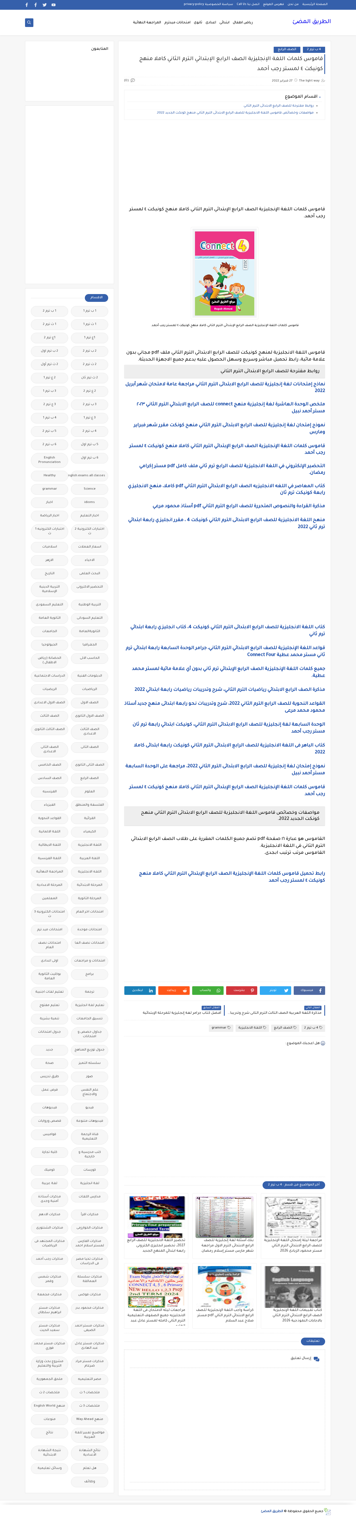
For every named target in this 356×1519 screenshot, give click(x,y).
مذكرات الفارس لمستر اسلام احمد (89, 1244)
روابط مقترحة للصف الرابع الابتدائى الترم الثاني (278, 106)
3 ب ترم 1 (49, 391)
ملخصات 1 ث (90, 1393)
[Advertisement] (224, 163)
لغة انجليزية (89, 1183)
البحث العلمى (89, 574)
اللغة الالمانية (49, 832)
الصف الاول (89, 703)
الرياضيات (89, 689)
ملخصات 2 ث (49, 1393)
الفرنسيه (50, 792)
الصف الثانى (90, 747)
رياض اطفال (243, 23)
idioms (89, 502)
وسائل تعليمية (50, 1468)
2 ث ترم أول (49, 364)
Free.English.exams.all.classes (88, 476)
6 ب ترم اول (89, 458)
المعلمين (49, 899)
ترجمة (89, 992)
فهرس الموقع (273, 4)
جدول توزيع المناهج (90, 1050)
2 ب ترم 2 (90, 351)
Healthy (50, 476)
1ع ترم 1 (89, 338)
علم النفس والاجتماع (89, 1092)
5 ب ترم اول (89, 445)
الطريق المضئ (311, 22)
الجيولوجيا (49, 645)
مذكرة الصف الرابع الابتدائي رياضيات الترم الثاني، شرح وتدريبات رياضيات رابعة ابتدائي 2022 (230, 689)
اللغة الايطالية (49, 845)
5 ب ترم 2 (49, 431)
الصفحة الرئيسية (315, 4)
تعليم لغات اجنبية (49, 992)
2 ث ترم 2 (90, 364)
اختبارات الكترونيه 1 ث (49, 531)
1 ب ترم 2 (49, 311)
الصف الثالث (49, 716)
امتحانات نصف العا (89, 943)
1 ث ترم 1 (89, 324)
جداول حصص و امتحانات (90, 1034)
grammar (219, 1028)
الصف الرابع (287, 49)
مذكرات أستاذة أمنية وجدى (49, 1199)
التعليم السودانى (90, 618)
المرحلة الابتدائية (89, 885)
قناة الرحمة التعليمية (89, 1137)
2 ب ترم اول (49, 351)
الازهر (49, 560)
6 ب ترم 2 (49, 445)
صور (89, 1077)
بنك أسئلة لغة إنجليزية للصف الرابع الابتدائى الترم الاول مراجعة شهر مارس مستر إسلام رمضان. (227, 1246)
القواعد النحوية (49, 818)
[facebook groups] (27, 5)
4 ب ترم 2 (314, 49)
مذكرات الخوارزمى (89, 1228)
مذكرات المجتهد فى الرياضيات (49, 1244)
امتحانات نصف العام (49, 945)
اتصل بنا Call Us (248, 4)
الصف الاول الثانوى (89, 716)
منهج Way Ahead (89, 1419)
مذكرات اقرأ (89, 1215)
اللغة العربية (90, 858)
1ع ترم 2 (49, 338)
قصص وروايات (49, 1121)
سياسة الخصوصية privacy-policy (208, 4)
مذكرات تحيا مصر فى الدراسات (89, 1261)
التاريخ (50, 574)
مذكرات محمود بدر (90, 1308)
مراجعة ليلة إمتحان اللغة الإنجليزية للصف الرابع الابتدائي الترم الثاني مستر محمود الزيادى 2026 (293, 1246)
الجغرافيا (90, 645)
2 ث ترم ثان (89, 378)
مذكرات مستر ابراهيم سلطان (49, 1310)
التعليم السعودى (49, 605)
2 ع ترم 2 (89, 391)
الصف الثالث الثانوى (49, 729)
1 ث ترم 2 (49, 324)
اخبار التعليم (89, 516)
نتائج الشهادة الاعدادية (89, 1453)
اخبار (49, 502)
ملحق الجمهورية (49, 1379)
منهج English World (49, 1406)
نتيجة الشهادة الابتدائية (49, 1453)
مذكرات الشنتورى (49, 1228)
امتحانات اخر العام (89, 912)
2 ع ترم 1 (49, 378)
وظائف (89, 1482)
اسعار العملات (89, 547)
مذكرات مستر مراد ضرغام (89, 1364)
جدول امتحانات (49, 1032)
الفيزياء (49, 805)
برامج (89, 974)
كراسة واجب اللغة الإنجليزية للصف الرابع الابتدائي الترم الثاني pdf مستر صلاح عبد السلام (225, 1315)
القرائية (89, 818)
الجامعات (49, 631)
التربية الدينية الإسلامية (49, 589)
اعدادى (211, 23)
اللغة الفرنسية (49, 858)
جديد (49, 1050)
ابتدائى (224, 23)
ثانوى (198, 23)
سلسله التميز (90, 1063)
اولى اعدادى (49, 961)
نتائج (49, 1433)
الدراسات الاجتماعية (49, 676)
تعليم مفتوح (49, 1005)
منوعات (50, 1419)
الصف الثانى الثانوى (89, 765)
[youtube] (53, 5)
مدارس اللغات (90, 1197)
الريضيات (50, 689)
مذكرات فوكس (89, 1295)
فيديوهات (49, 1108)
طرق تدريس (49, 1077)
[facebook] (35, 5)
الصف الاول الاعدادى (49, 703)
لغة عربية (49, 1183)
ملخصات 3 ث (89, 1406)
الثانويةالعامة (89, 631)
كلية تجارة (49, 1152)
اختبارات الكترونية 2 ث (89, 531)
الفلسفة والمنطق (89, 805)
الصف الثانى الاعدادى (50, 750)
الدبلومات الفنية (89, 676)
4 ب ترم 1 (49, 418)
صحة (49, 1063)
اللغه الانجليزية (90, 872)
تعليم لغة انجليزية (89, 1005)
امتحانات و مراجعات (89, 961)
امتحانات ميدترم (177, 23)
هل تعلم (90, 1468)
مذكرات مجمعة (49, 1295)
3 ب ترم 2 (90, 404)
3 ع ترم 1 (89, 418)
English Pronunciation (49, 460)
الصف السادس (49, 778)
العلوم (90, 792)
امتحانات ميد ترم (49, 930)
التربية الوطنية (89, 605)
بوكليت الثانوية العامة (49, 977)
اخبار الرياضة (49, 516)
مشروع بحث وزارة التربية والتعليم (49, 1364)
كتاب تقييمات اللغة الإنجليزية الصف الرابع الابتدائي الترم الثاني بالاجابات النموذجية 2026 (297, 1315)
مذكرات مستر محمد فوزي (49, 1346)
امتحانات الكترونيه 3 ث (49, 914)
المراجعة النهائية (147, 23)
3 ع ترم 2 (49, 404)
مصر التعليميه (89, 1379)
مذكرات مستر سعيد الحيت (49, 1328)
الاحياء (90, 560)
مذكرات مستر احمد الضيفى (89, 1328)
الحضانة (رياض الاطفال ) (49, 661)
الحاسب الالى (90, 658)
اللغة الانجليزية (250, 1028)
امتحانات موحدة (89, 930)
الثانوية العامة (50, 618)
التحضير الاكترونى (89, 587)
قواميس (49, 1134)
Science (90, 489)
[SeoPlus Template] (327, 1511)
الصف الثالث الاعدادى (89, 732)
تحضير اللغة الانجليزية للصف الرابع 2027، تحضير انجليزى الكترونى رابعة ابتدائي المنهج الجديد (156, 1246)
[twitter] (44, 5)
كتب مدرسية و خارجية (89, 1155)
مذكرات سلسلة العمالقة (89, 1279)
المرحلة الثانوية (89, 899)
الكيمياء (89, 832)
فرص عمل (49, 1090)
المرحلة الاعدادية (49, 885)
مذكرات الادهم (49, 1215)
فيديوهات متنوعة (89, 1121)
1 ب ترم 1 (89, 311)
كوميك (49, 1170)
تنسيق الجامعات (89, 1019)
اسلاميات (49, 547)
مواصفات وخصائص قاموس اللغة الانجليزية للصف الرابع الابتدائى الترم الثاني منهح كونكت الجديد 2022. (235, 113)
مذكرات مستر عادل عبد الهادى (89, 1346)
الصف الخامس (49, 765)
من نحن (293, 4)
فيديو (89, 1108)
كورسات (89, 1170)
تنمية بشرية (49, 1019)
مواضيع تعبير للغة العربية (90, 1435)
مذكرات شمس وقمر (49, 1279)
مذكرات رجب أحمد (49, 1259)
